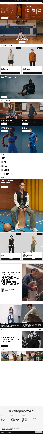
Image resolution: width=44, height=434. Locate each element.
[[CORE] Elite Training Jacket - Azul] (25, 69)
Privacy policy (10, 429)
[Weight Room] (11, 316)
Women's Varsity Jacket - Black (6, 253)
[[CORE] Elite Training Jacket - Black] (27, 69)
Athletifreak (4, 432)
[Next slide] (42, 45)
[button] (1, 3)
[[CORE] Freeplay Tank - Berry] (25, 255)
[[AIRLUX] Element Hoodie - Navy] (2, 69)
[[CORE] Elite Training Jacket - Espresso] (24, 69)
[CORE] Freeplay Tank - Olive (28, 252)
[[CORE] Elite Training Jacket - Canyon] (29, 69)
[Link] (21, 1)
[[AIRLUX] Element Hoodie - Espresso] (4, 69)
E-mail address (3, 426)
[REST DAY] (32, 316)
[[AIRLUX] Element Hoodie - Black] (7, 69)
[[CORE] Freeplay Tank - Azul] (24, 255)
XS (1, 256)
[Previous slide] (40, 262)
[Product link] (11, 61)
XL (5, 256)
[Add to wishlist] (13, 67)
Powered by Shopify (10, 432)
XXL (6, 256)
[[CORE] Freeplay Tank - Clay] (29, 255)
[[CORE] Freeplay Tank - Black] (27, 255)
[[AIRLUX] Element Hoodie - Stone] (5, 69)
